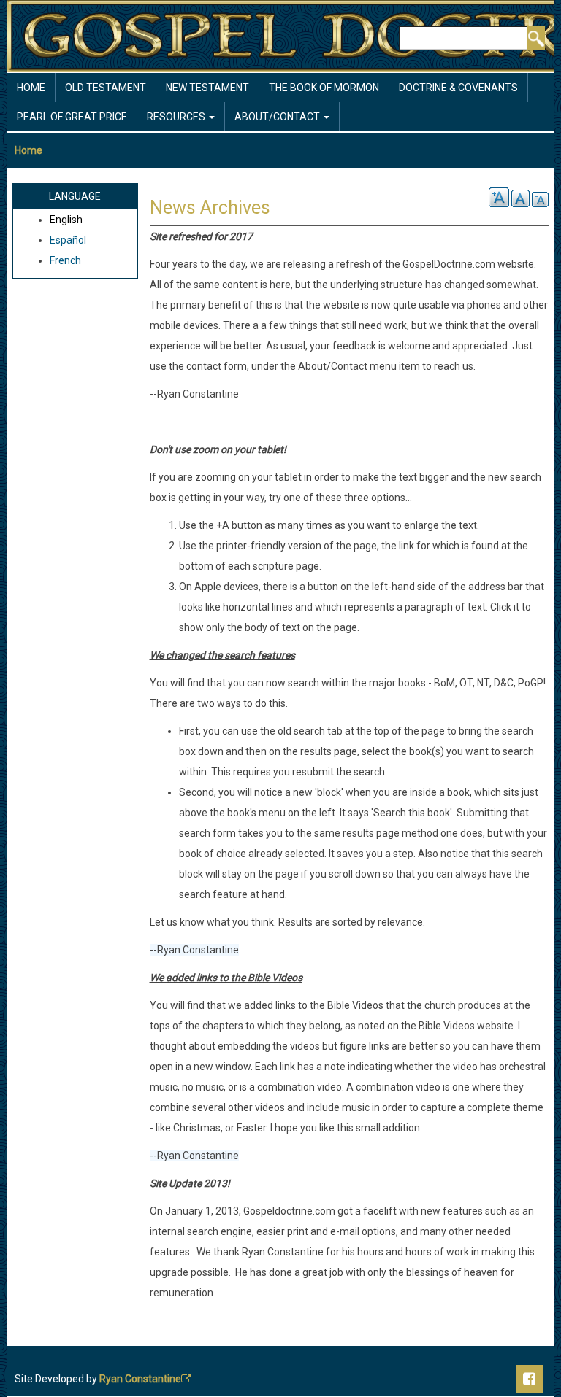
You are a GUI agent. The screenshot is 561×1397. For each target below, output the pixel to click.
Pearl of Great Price (72, 117)
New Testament (207, 87)
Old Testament (105, 87)
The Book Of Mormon (324, 87)
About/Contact (278, 117)
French (65, 260)
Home (31, 87)
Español (68, 240)
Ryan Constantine (140, 1379)
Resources (177, 117)
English (66, 219)
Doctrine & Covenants (458, 87)
